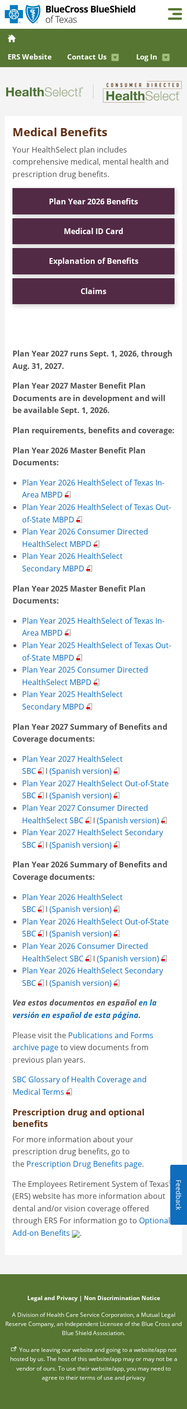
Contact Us (86, 56)
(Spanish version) (80, 771)
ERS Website (30, 56)
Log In (146, 56)
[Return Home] (12, 38)
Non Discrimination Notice (122, 1298)
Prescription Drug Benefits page (84, 1164)
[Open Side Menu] (175, 15)
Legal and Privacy (52, 1298)
